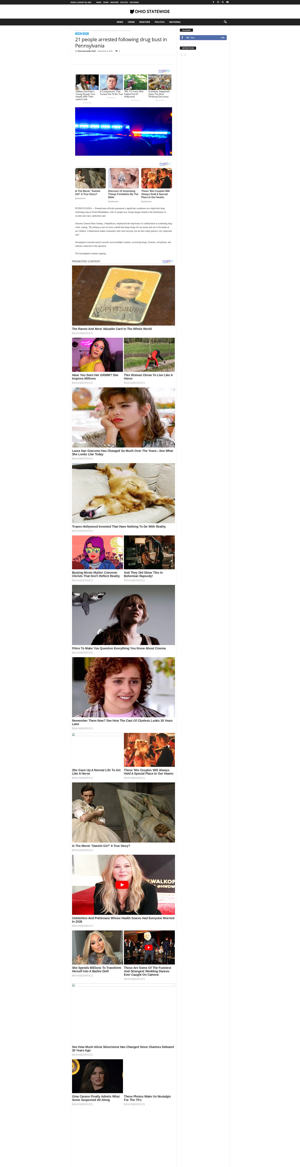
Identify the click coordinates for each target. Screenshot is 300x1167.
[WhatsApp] (100, 60)
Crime (105, 2)
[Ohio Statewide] (150, 12)
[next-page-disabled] (185, 54)
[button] (225, 22)
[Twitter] (223, 2)
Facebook (186, 30)
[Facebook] (213, 2)
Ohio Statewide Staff (87, 51)
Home (77, 30)
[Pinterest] (93, 60)
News (98, 2)
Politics (124, 2)
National (134, 2)
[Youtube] (227, 2)
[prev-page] (181, 54)
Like (223, 37)
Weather (114, 2)
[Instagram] (218, 2)
